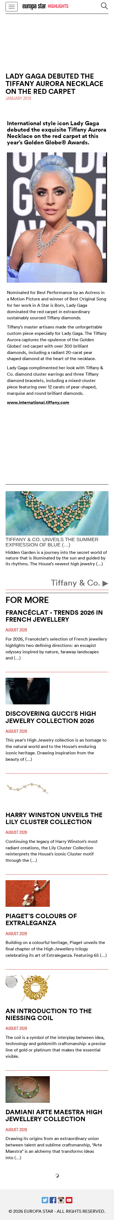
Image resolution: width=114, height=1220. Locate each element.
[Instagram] (61, 1199)
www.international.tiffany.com (38, 402)
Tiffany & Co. (76, 583)
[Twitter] (45, 1199)
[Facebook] (53, 1199)
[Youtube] (69, 1199)
